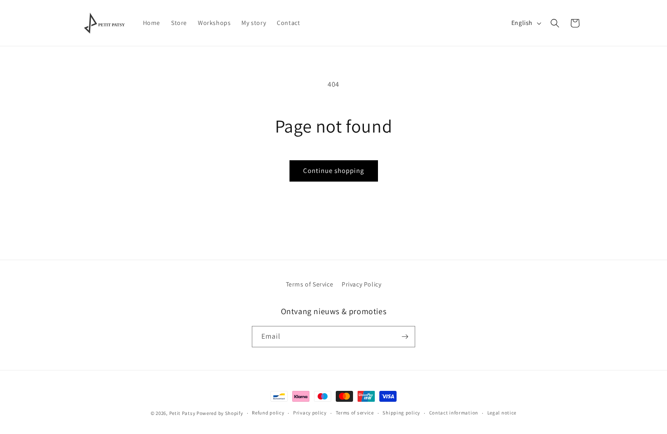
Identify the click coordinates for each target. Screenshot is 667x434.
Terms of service (355, 412)
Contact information (453, 412)
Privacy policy (310, 412)
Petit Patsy (182, 413)
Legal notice (501, 412)
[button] (555, 23)
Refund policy (268, 412)
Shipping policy (401, 412)
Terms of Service (310, 284)
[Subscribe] (405, 336)
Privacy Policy (361, 284)
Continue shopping (333, 170)
